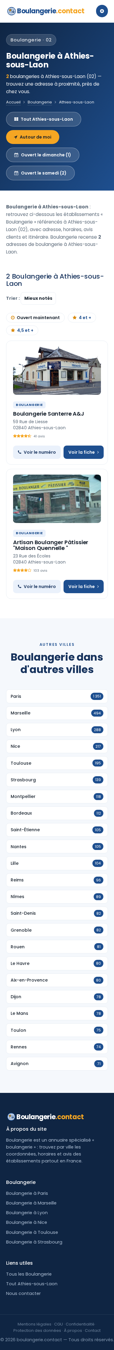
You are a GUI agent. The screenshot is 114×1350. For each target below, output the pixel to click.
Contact (93, 1330)
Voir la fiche (81, 452)
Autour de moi (35, 137)
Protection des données (37, 1330)
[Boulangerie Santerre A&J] (57, 370)
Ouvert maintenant (38, 318)
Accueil (13, 102)
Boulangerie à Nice (26, 1222)
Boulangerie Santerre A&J (48, 413)
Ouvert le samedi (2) (44, 173)
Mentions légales (34, 1324)
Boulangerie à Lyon (27, 1213)
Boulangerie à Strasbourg (34, 1242)
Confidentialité (80, 1324)
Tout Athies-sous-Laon (47, 119)
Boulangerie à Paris (27, 1193)
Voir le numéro (40, 452)
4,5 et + (25, 330)
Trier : (13, 298)
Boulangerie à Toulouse (32, 1232)
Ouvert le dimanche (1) (46, 155)
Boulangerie (51, 11)
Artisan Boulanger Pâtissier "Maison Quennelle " (50, 545)
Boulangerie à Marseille (31, 1203)
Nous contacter (23, 1293)
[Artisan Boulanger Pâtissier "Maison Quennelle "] (57, 499)
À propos (73, 1330)
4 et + (85, 318)
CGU (58, 1324)
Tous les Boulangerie (29, 1274)
